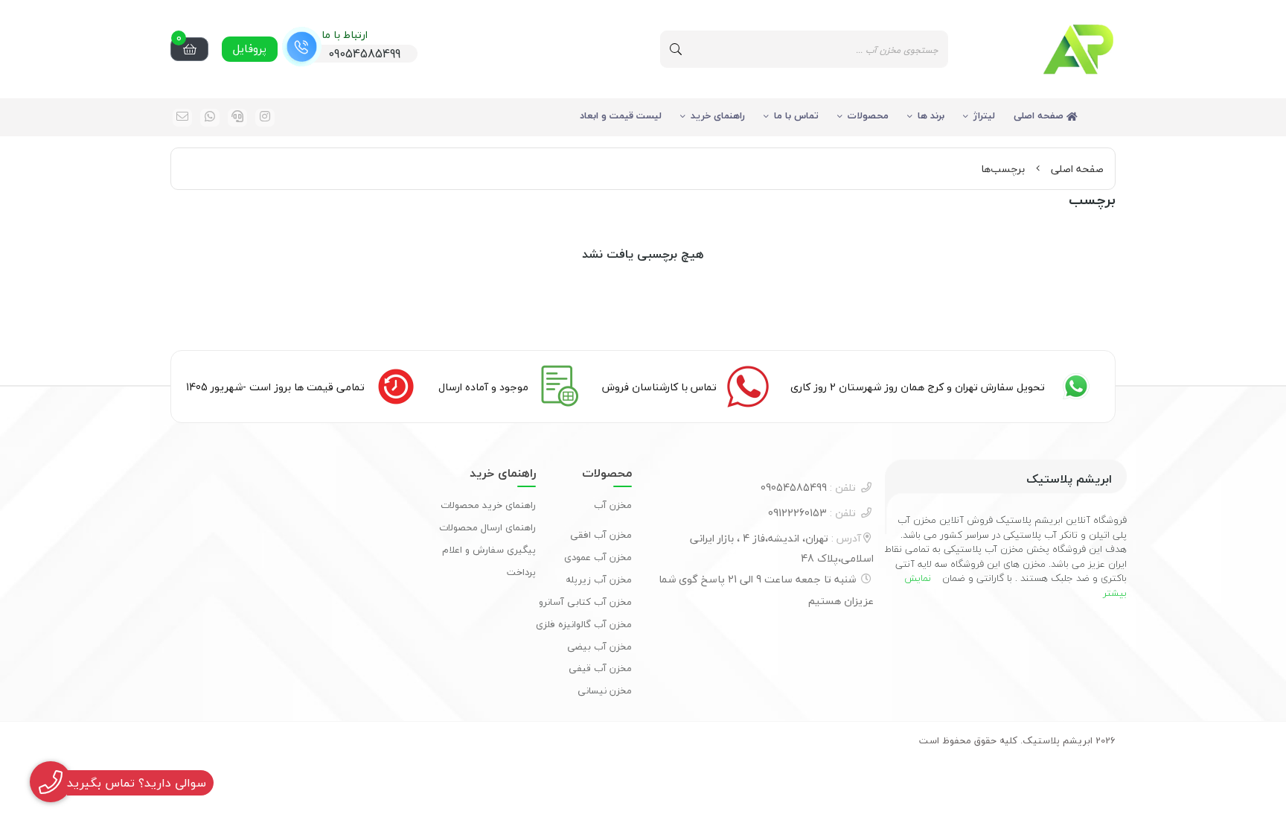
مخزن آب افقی (601, 535)
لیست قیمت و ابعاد (621, 115)
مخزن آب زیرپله (599, 579)
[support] (237, 117)
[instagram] (264, 117)
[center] (675, 49)
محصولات (868, 115)
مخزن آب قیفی (600, 668)
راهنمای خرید (718, 115)
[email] (182, 117)
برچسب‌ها (1003, 168)
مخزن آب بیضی (599, 646)
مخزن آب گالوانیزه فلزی (584, 624)
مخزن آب (613, 505)
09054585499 (808, 487)
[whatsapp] (209, 117)
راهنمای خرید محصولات (488, 505)
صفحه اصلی (1040, 115)
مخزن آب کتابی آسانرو (585, 602)
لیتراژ (984, 115)
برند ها (931, 115)
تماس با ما (796, 115)
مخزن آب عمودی (598, 557)
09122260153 (812, 513)
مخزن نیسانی (605, 690)
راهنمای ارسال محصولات (487, 527)
